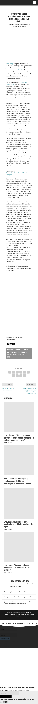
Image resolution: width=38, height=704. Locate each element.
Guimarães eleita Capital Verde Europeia (16, 174)
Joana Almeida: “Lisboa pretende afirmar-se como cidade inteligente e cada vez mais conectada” (19, 438)
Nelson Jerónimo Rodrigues (21, 24)
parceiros (15, 68)
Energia (19, 26)
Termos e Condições (10, 614)
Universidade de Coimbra (15, 70)
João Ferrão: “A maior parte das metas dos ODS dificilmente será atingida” (17, 567)
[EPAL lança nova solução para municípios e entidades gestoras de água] (19, 503)
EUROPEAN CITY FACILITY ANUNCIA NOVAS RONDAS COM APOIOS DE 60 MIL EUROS (17, 353)
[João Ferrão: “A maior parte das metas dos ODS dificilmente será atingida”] (19, 547)
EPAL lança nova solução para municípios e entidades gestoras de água (18, 524)
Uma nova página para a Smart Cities (15, 592)
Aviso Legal (20, 614)
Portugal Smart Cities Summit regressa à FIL (18, 597)
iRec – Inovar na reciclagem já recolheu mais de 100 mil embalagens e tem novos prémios (17, 481)
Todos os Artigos (15, 586)
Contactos (19, 616)
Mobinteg (28, 612)
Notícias (24, 26)
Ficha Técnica (29, 614)
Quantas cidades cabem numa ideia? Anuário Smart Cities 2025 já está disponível (18, 602)
